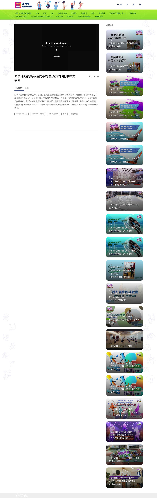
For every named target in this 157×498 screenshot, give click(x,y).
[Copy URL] (56, 50)
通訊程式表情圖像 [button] (84, 16)
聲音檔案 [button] (102, 13)
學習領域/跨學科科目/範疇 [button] (40, 16)
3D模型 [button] (73, 13)
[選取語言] (134, 5)
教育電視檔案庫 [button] (21, 16)
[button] (120, 5)
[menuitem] (24, 13)
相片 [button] (93, 13)
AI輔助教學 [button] (99, 16)
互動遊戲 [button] (132, 13)
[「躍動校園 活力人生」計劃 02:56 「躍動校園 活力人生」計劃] (124, 339)
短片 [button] (37, 13)
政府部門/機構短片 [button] (116, 13)
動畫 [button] (44, 13)
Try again (57, 56)
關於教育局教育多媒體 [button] (23, 13)
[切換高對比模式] (140, 5)
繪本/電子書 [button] (62, 13)
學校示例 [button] (59, 16)
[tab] (19, 88)
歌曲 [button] (52, 13)
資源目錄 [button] (70, 16)
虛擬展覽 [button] (84, 13)
